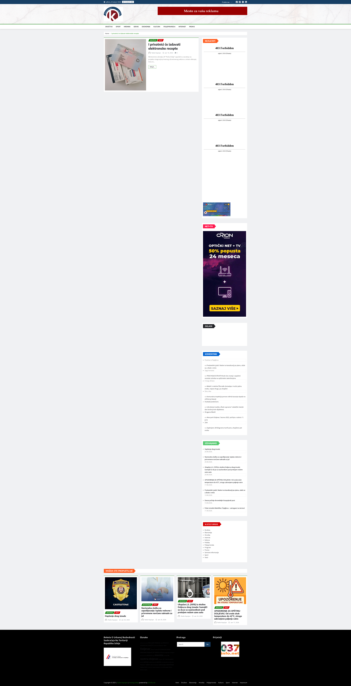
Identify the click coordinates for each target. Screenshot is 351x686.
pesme (141, 662)
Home (107, 33)
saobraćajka (162, 665)
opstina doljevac (149, 658)
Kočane (149, 655)
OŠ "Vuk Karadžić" (168, 659)
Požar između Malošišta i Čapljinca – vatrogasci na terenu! (225, 508)
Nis (168, 655)
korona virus (143, 655)
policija (146, 662)
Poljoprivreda (169, 27)
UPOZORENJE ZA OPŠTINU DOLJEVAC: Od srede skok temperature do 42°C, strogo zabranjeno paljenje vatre (228, 615)
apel (162, 643)
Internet (182, 27)
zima (161, 667)
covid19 (150, 645)
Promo (192, 27)
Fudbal (156, 649)
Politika (207, 543)
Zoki (206, 423)
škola (141, 670)
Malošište (159, 655)
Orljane (160, 659)
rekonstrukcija (154, 665)
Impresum (243, 683)
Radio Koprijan (156, 53)
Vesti (206, 557)
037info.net (151, 683)
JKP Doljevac (156, 652)
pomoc (159, 662)
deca (165, 645)
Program (208, 547)
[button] (230, 649)
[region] (230, 649)
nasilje (165, 655)
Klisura (162, 652)
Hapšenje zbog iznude (212, 449)
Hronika (127, 27)
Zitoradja (165, 667)
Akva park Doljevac (154, 643)
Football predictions (212, 402)
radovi (148, 665)
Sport (118, 27)
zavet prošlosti (156, 667)
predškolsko (171, 662)
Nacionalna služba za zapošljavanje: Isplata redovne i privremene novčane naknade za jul (156, 612)
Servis (136, 27)
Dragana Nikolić (210, 412)
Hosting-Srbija (134, 683)
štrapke (145, 670)
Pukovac (142, 665)
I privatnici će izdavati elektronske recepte (125, 33)
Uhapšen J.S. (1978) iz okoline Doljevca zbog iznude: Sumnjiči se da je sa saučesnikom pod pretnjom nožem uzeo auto (224, 469)
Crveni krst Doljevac (158, 645)
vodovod (150, 667)
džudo (152, 649)
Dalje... (152, 67)
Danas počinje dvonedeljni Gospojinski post (220, 500)
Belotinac (166, 643)
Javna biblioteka (162, 649)
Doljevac (145, 649)
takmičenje (170, 665)
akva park (145, 643)
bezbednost (143, 645)
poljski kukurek (152, 662)
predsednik (165, 662)
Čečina (170, 667)
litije (153, 655)
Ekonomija (146, 27)
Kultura (156, 27)
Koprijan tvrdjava (169, 652)
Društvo (109, 27)
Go (207, 644)
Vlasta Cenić (144, 667)
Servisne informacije (212, 553)
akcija (141, 643)
